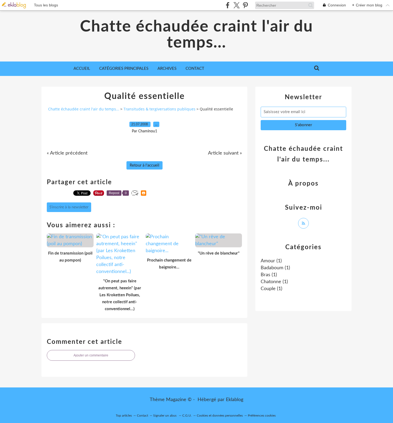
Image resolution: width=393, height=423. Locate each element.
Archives (166, 69)
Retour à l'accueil (144, 165)
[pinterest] (245, 5)
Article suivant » (225, 153)
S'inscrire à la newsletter (68, 207)
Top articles (124, 415)
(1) (271, 261)
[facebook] (227, 5)
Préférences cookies (262, 415)
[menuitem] (82, 68)
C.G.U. (187, 415)
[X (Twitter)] (236, 5)
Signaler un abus (165, 415)
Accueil (82, 69)
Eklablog (234, 399)
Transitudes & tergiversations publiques (159, 108)
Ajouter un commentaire (91, 355)
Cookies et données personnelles (220, 415)
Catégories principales (123, 69)
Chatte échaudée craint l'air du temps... (196, 35)
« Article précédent (67, 153)
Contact (195, 69)
